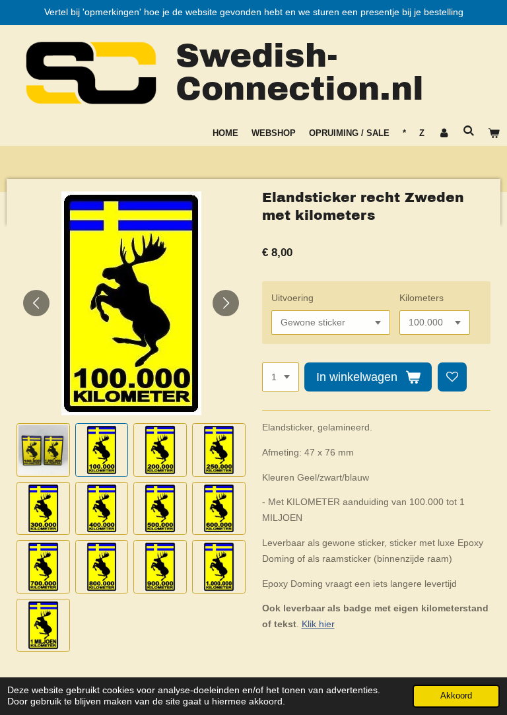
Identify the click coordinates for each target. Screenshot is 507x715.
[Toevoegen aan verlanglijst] (452, 377)
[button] (43, 450)
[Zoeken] (469, 131)
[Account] (443, 133)
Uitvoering (292, 297)
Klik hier (318, 624)
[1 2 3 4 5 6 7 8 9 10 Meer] (280, 377)
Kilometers (421, 297)
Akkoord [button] (456, 695)
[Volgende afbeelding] (226, 303)
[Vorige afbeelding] (36, 303)
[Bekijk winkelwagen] (494, 133)
